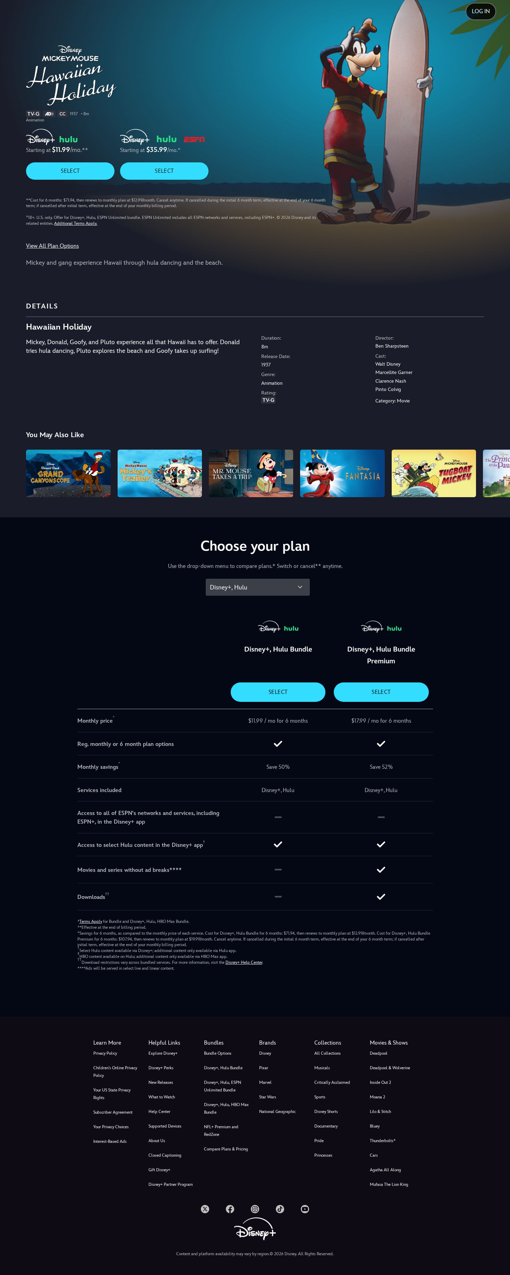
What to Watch (161, 1097)
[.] (205, 1209)
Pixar (263, 1067)
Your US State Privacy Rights (111, 1094)
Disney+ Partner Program (170, 1184)
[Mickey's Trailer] (160, 473)
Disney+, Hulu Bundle (223, 1067)
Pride (319, 1140)
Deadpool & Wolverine (390, 1067)
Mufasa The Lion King (389, 1184)
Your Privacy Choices (111, 1126)
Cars (374, 1155)
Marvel (265, 1082)
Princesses (323, 1155)
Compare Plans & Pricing (226, 1149)
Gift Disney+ (159, 1169)
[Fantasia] (342, 473)
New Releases (160, 1082)
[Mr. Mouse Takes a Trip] (251, 473)
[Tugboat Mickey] (434, 473)
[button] (171, 1042)
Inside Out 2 (380, 1082)
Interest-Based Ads (110, 1141)
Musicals (322, 1067)
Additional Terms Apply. (75, 223)
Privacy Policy (105, 1053)
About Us (156, 1140)
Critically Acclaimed (332, 1082)
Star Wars (267, 1097)
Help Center (159, 1111)
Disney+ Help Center (244, 962)
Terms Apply (90, 921)
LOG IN (481, 11)
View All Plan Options (52, 246)
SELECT (70, 171)
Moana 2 (377, 1097)
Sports (319, 1097)
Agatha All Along (385, 1169)
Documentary (326, 1126)
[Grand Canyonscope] (68, 473)
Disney (265, 1053)
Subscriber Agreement (113, 1112)
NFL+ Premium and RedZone (221, 1130)
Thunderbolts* (383, 1140)
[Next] (496, 472)
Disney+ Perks (160, 1067)
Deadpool (379, 1053)
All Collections (327, 1053)
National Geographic (277, 1111)
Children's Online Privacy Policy (115, 1071)
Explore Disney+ (163, 1053)
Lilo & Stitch (380, 1111)
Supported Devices (164, 1126)
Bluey (375, 1126)
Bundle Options (217, 1053)
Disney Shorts (326, 1111)
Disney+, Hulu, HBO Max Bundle (226, 1108)
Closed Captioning (164, 1155)
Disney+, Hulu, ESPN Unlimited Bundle (222, 1086)
